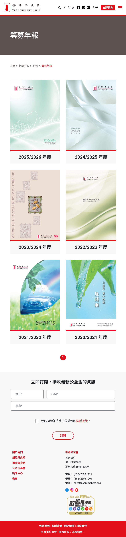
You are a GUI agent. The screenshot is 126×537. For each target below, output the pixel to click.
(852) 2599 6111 (83, 474)
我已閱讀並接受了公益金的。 (66, 421)
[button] (59, 7)
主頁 (12, 65)
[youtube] (88, 7)
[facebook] (78, 7)
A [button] (64, 7)
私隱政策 (82, 421)
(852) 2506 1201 (83, 478)
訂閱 (63, 435)
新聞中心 (24, 65)
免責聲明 (44, 525)
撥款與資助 (18, 462)
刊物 (35, 65)
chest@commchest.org (87, 482)
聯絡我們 (82, 525)
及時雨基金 (18, 468)
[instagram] (83, 7)
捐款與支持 (18, 457)
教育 (15, 478)
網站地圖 (69, 525)
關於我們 (17, 452)
